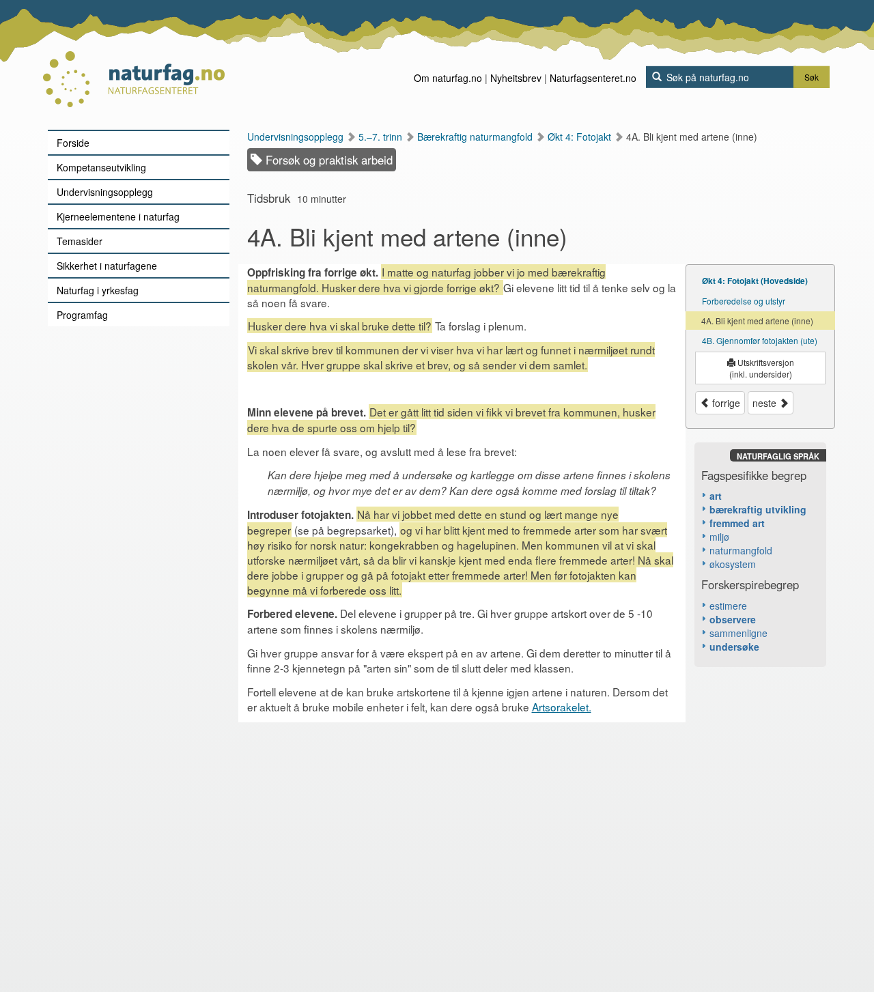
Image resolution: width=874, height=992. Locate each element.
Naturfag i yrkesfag (98, 290)
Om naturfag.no (448, 78)
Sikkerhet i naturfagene (107, 265)
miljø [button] (719, 536)
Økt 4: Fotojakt (581, 136)
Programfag (82, 315)
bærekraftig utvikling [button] (757, 509)
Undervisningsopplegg (105, 192)
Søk (811, 77)
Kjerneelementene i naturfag (118, 216)
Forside (73, 143)
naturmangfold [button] (740, 550)
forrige (724, 403)
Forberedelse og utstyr (743, 301)
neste (765, 403)
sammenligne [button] (738, 633)
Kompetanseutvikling (101, 167)
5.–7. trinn (381, 136)
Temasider (79, 241)
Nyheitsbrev (515, 78)
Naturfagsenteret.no (593, 78)
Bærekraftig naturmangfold (476, 136)
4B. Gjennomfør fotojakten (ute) (759, 340)
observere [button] (732, 619)
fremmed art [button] (737, 523)
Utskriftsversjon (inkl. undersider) (761, 368)
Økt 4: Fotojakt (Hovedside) (755, 280)
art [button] (715, 495)
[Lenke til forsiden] (133, 65)
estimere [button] (728, 605)
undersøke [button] (734, 646)
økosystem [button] (732, 564)
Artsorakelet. (561, 706)
